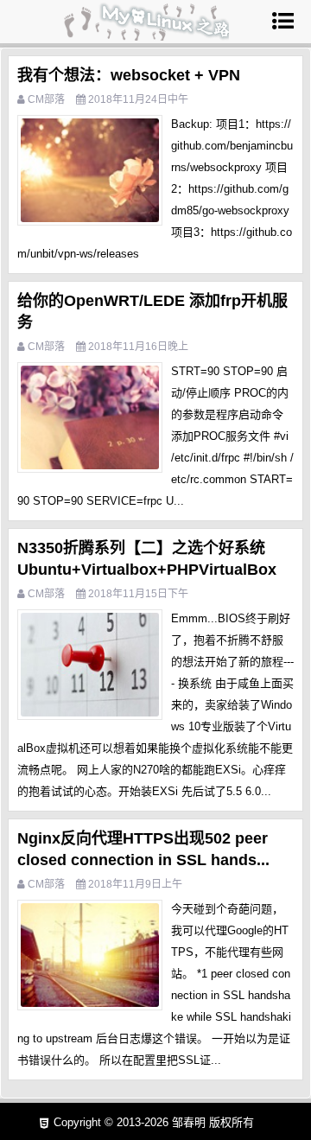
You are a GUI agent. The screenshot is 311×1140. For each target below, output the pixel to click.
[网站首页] (144, 33)
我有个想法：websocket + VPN (128, 75)
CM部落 (46, 99)
